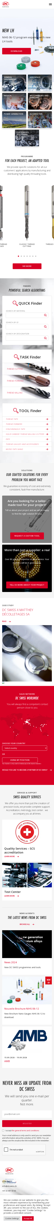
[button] (18, 256)
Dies (8, 439)
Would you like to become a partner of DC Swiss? (25, 770)
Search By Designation (17, 334)
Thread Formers (14, 424)
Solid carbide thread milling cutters (25, 434)
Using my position (20, 760)
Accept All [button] (28, 1218)
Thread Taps (12, 419)
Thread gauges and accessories (22, 444)
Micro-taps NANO (14, 449)
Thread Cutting (15, 369)
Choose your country (13, 743)
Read (4, 621)
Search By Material (15, 311)
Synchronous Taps (15, 429)
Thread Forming (15, 380)
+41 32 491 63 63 (9, 1190)
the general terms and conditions (25, 1130)
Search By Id (12, 322)
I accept (22, 1130)
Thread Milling (14, 392)
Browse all (25, 924)
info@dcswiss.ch (9, 1186)
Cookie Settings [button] (12, 1218)
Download (16, 51)
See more (27, 266)
